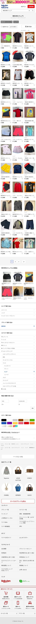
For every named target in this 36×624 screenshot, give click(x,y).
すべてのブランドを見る (18, 501)
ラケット (6, 368)
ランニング (5, 380)
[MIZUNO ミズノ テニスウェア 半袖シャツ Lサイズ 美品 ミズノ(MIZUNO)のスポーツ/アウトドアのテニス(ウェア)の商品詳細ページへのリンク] (29, 37)
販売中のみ (5, 26)
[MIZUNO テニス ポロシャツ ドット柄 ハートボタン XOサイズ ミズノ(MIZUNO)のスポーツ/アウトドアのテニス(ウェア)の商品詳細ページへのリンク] (18, 37)
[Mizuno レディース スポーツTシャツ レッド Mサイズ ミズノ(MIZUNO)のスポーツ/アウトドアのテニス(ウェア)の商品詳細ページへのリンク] (18, 243)
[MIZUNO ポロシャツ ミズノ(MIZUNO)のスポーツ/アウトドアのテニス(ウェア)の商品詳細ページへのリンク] (6, 112)
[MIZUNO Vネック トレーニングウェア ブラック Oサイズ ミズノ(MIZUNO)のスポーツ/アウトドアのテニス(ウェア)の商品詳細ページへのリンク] (18, 205)
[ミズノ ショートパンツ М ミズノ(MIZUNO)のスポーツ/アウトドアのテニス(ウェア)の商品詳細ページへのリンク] (18, 93)
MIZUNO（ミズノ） (6, 22)
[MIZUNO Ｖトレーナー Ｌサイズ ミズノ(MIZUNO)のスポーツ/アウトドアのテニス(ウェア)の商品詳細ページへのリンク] (18, 168)
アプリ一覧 (22, 613)
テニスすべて (7, 365)
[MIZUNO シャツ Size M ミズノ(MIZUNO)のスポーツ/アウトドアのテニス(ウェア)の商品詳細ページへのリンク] (6, 56)
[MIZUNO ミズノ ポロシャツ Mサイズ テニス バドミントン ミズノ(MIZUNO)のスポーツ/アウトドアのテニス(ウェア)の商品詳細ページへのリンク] (29, 131)
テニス (4, 363)
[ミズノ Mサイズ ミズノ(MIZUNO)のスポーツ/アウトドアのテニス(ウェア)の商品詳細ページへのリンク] (18, 112)
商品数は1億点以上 (6, 597)
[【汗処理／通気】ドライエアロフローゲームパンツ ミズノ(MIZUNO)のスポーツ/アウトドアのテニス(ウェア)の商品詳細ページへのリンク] (29, 224)
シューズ (6, 374)
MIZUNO (3, 326)
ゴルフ (4, 377)
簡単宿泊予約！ (30, 597)
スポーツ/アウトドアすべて (9, 354)
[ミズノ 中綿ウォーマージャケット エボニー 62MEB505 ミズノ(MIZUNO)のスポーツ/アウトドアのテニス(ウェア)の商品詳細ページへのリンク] (29, 205)
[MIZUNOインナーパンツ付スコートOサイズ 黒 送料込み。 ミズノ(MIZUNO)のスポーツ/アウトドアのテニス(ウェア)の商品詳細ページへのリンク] (6, 93)
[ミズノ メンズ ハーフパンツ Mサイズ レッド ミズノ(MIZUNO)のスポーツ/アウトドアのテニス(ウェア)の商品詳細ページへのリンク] (18, 131)
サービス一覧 (4, 613)
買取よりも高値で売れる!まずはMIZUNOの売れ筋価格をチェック (10, 438)
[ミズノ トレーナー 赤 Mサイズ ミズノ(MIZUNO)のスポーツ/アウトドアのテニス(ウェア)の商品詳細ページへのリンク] (18, 187)
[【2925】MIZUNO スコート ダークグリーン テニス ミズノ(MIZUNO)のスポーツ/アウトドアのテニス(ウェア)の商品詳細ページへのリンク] (29, 168)
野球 (4, 357)
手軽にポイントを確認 (30, 607)
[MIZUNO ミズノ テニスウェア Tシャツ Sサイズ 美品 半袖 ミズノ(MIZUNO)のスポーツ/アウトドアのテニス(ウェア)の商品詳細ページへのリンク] (18, 74)
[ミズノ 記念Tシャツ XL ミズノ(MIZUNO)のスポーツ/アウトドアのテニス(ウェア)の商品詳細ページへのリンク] (29, 243)
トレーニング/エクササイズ (9, 383)
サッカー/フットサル (7, 360)
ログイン (23, 6)
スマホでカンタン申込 (6, 607)
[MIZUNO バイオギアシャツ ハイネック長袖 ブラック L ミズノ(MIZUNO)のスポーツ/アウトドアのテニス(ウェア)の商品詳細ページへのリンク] (6, 74)
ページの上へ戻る (18, 456)
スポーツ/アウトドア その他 (9, 386)
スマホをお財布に (17, 607)
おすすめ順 (13, 26)
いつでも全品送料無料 (18, 597)
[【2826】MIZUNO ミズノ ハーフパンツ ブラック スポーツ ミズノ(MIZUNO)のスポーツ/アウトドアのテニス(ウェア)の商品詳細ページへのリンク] (6, 224)
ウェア (15, 22)
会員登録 (31, 6)
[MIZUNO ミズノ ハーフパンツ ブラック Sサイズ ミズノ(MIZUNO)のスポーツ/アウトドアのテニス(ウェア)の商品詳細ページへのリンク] (29, 74)
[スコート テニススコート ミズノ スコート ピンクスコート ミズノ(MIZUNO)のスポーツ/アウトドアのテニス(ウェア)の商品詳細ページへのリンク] (18, 149)
